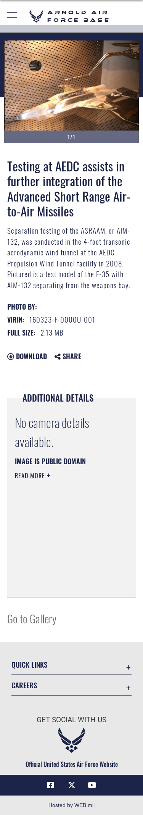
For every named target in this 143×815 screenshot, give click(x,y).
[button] (12, 16)
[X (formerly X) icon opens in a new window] (71, 785)
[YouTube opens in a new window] (92, 785)
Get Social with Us (71, 719)
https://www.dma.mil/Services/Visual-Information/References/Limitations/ (61, 572)
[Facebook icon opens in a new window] (50, 785)
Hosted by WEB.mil (71, 805)
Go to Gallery (31, 618)
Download (30, 356)
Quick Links (29, 664)
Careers (24, 685)
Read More (31, 475)
